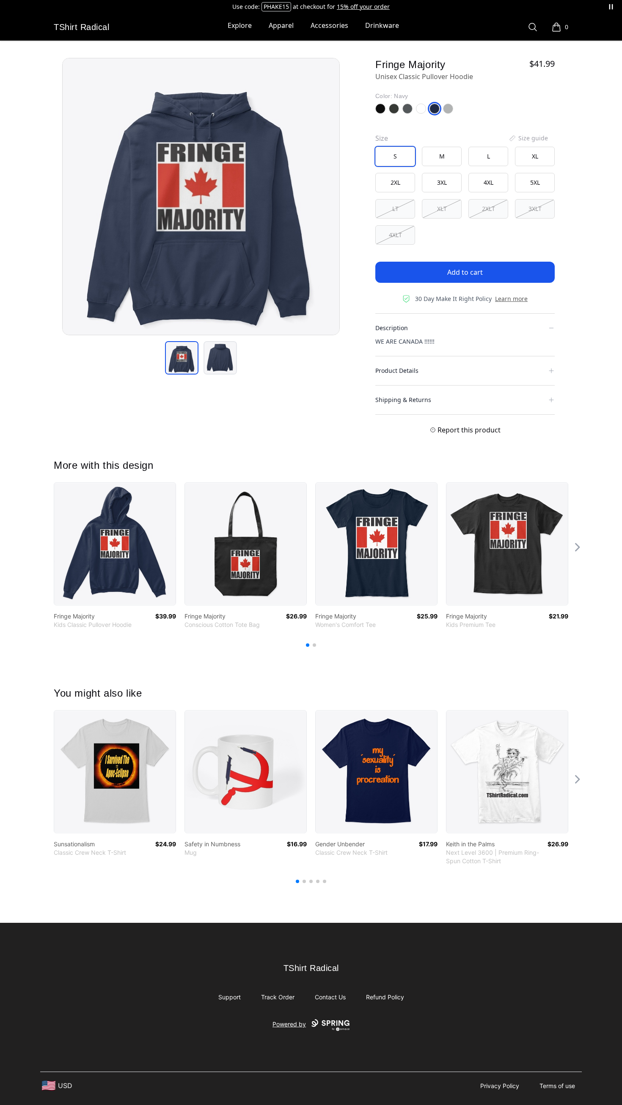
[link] (115, 544)
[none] (528, 138)
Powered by (289, 1024)
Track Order (277, 997)
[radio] (395, 156)
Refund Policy (385, 997)
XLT (442, 209)
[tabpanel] (201, 196)
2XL (395, 182)
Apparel (281, 25)
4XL (488, 182)
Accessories (329, 25)
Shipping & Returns (403, 400)
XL (535, 156)
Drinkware (382, 25)
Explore (240, 25)
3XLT (535, 209)
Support (229, 997)
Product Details (396, 371)
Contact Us (330, 997)
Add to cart (465, 272)
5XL (535, 182)
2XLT (488, 209)
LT (395, 209)
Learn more (511, 299)
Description (391, 328)
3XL (442, 182)
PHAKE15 (276, 7)
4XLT (395, 235)
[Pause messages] (611, 7)
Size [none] (381, 138)
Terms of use (557, 1085)
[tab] (182, 358)
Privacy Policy (499, 1085)
